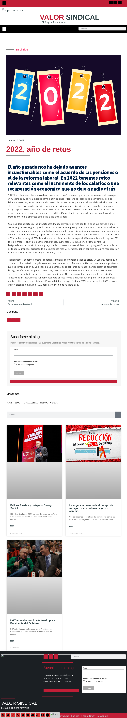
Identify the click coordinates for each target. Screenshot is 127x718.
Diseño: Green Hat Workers (94, 716)
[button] (4, 3)
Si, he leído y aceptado (24, 365)
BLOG (17, 403)
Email (16, 349)
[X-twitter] (115, 2)
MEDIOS (44, 403)
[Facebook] (111, 2)
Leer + (13, 526)
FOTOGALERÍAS (30, 403)
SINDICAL (69, 17)
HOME (10, 403)
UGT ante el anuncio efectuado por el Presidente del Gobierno (33, 622)
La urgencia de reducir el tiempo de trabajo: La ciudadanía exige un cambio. (91, 508)
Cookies (75, 716)
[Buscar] (118, 415)
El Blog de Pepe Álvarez (54, 22)
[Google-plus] (120, 2)
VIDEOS (54, 403)
